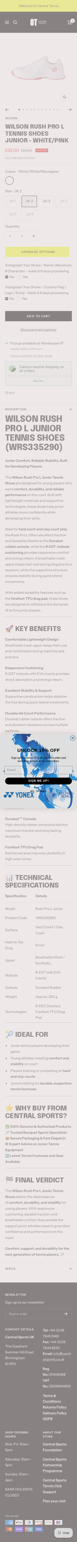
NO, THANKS (38, 791)
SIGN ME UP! (38, 780)
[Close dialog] (72, 737)
